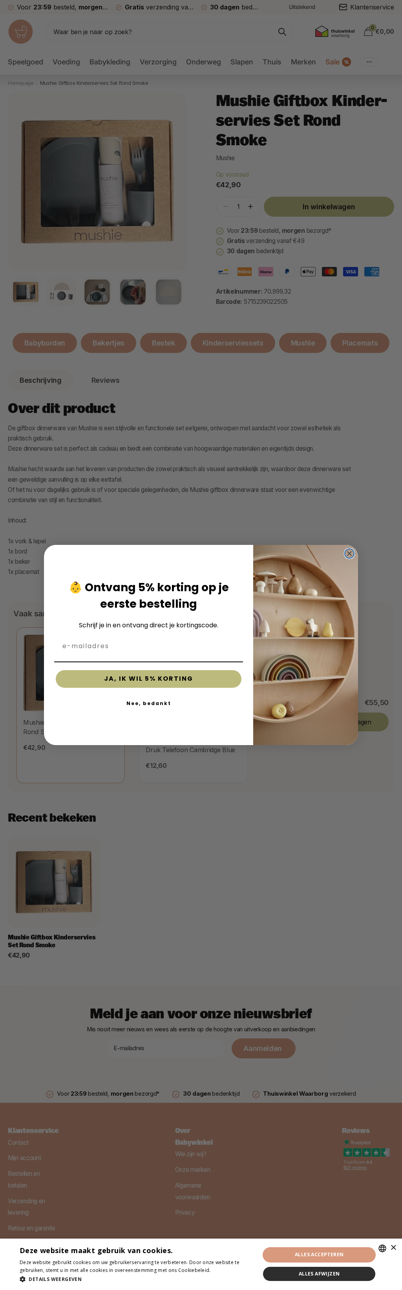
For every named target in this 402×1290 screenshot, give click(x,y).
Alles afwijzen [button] (319, 1273)
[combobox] (382, 1248)
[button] (136, 1279)
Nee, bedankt (148, 703)
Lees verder (225, 1270)
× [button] (393, 1248)
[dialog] (201, 1264)
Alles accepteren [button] (319, 1254)
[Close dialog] (349, 553)
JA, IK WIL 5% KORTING (148, 678)
